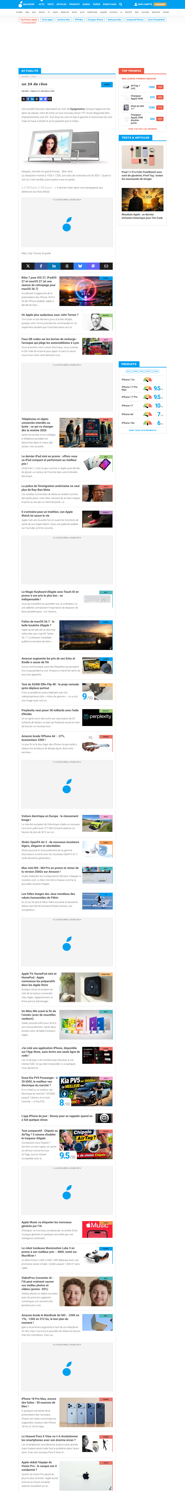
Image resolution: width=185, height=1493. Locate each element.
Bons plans (109, 4)
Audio (55, 12)
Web (137, 12)
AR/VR (74, 12)
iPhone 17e (128, 379)
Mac (34, 12)
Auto (82, 12)
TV (49, 12)
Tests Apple (47, 19)
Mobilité (65, 12)
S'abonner (160, 4)
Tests (50, 4)
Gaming (103, 12)
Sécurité (156, 12)
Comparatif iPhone (135, 19)
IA (121, 12)
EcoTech (114, 12)
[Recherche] (121, 4)
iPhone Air (127, 414)
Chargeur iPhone (95, 19)
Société (128, 12)
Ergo (27, 91)
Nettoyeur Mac (115, 19)
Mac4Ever (25, 77)
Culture (145, 12)
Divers (166, 12)
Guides (86, 4)
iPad (27, 12)
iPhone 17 (127, 405)
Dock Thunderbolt (156, 19)
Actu (41, 4)
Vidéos (96, 4)
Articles (61, 4)
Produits (74, 4)
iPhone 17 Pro (130, 396)
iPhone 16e (128, 422)
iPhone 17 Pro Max (130, 388)
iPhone (19, 12)
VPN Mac (79, 19)
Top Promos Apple (28, 19)
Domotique (92, 12)
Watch (42, 12)
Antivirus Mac (63, 19)
